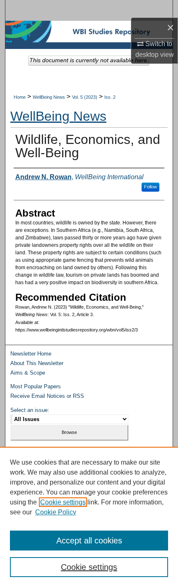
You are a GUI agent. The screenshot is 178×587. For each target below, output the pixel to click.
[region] (89, 517)
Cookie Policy (55, 512)
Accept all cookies (89, 540)
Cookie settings (63, 502)
